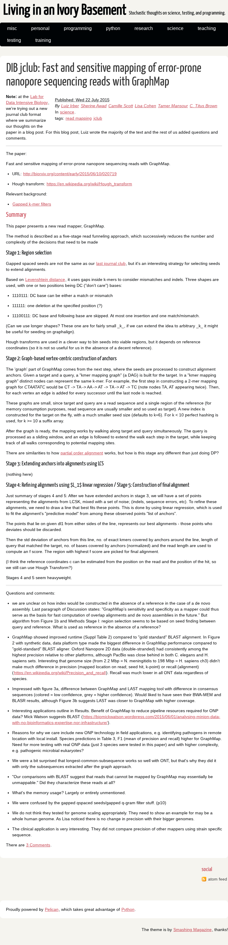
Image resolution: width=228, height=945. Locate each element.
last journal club (111, 263)
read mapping (79, 118)
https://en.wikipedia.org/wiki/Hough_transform (89, 183)
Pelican (51, 909)
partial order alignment (82, 453)
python (113, 28)
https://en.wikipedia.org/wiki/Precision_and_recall (60, 672)
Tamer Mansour (173, 105)
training (43, 40)
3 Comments (38, 845)
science (175, 28)
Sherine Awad (94, 105)
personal (40, 28)
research (143, 28)
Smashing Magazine (192, 929)
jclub (98, 118)
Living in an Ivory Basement (114, 11)
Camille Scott (120, 105)
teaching (207, 28)
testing (14, 40)
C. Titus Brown (203, 105)
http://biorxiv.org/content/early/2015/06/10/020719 (70, 173)
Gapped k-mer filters (31, 204)
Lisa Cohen (145, 105)
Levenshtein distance (45, 279)
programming (78, 28)
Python (127, 909)
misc (12, 28)
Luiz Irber (70, 105)
